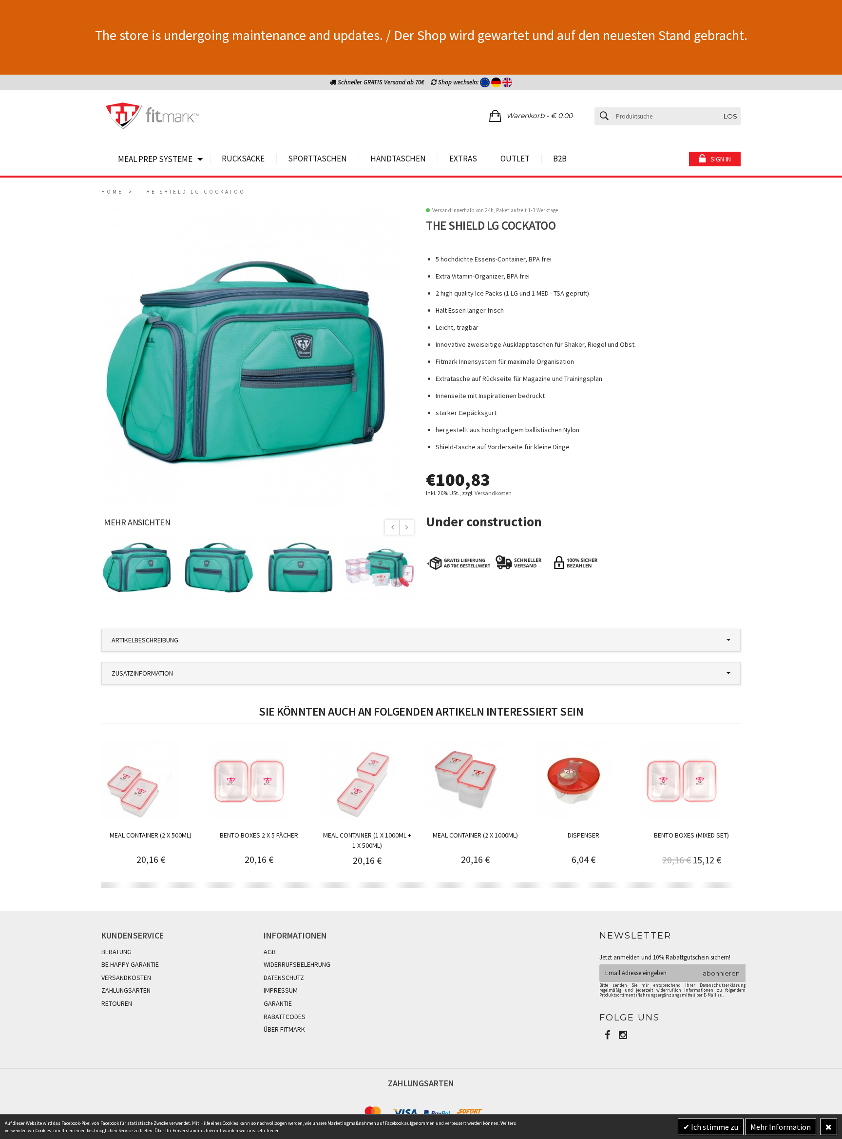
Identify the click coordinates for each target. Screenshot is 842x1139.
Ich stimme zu (713, 1127)
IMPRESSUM (281, 990)
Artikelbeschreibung (145, 640)
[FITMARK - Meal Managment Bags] (152, 117)
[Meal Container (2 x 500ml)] (140, 779)
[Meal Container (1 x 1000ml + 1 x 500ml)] (357, 779)
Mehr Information (780, 1127)
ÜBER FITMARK (284, 1029)
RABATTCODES (285, 1016)
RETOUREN (116, 1003)
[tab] (421, 640)
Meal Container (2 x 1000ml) (475, 835)
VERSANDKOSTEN (126, 977)
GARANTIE (278, 1003)
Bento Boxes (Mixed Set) (691, 835)
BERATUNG (116, 951)
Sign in (720, 159)
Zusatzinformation (142, 673)
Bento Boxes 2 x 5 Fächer (259, 835)
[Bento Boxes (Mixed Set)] (681, 779)
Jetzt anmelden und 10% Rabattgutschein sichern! (664, 957)
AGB (270, 951)
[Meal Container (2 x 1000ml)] (465, 779)
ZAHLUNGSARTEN (126, 990)
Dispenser (583, 835)
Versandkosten (493, 493)
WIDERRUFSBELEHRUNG (297, 964)
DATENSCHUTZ (284, 977)
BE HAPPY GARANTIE (130, 964)
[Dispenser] (573, 779)
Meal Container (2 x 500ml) (150, 835)
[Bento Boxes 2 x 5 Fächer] (249, 779)
